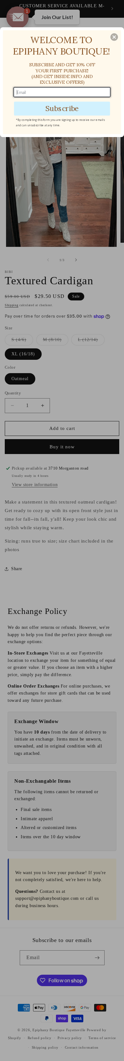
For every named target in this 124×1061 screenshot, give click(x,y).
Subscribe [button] (62, 108)
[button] (114, 37)
